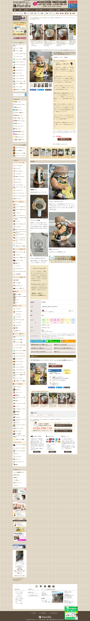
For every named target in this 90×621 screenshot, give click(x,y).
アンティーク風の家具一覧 (19, 249)
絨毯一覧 (16, 291)
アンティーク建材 (19, 603)
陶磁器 (43, 315)
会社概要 (58, 9)
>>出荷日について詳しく (46, 327)
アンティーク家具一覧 (18, 201)
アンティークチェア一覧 (19, 162)
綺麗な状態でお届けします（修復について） (39, 344)
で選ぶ (19, 112)
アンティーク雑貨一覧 (71, 147)
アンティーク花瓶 (50, 17)
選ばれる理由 (44, 594)
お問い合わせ (74, 9)
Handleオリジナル (20, 155)
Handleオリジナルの (20, 153)
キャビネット (19, 595)
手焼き (20, 147)
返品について (56, 351)
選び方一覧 (17, 99)
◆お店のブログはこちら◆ (19, 575)
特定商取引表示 (43, 613)
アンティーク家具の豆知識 (17, 578)
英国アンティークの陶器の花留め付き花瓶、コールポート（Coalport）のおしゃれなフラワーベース (35, 407)
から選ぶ (18, 101)
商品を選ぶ (17, 589)
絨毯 (68, 13)
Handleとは (44, 593)
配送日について (55, 384)
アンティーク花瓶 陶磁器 (47, 415)
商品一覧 (16, 160)
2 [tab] (51, 47)
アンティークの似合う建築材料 (20, 145)
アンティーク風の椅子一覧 (19, 277)
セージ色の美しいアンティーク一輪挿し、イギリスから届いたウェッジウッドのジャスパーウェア (37, 42)
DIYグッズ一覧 (17, 442)
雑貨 (63, 13)
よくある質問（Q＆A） (33, 595)
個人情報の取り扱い (54, 613)
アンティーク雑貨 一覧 (19, 42)
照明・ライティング (19, 599)
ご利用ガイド (66, 9)
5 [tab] (57, 47)
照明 (47, 13)
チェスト (19, 594)
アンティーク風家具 (55, 13)
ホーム (15, 9)
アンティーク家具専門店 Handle (48, 589)
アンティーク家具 (29, 13)
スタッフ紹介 (44, 600)
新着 (19, 9)
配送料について (55, 383)
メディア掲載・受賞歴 (46, 601)
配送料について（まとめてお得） (60, 344)
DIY (16, 602)
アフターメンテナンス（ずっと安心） (38, 351)
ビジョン (43, 591)
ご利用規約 (34, 613)
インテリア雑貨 (19, 600)
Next (74, 400)
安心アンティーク (28, 9)
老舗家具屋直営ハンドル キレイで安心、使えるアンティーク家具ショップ (22, 4)
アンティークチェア (19, 13)
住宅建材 (73, 13)
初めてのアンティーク (46, 595)
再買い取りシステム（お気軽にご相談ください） (63, 348)
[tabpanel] (50, 35)
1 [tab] (49, 47)
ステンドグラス (19, 596)
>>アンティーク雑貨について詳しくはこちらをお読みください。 (53, 337)
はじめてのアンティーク (42, 9)
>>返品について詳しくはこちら (47, 331)
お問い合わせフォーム (70, 605)
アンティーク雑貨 (39, 13)
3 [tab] (53, 47)
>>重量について (71, 310)
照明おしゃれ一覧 (17, 305)
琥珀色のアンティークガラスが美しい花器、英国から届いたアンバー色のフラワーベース (75, 42)
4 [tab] (55, 47)
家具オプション (18, 469)
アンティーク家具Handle (34, 17)
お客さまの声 (31, 592)
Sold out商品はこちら (16, 580)
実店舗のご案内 (67, 592)
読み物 (52, 9)
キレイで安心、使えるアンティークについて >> (62, 261)
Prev (32, 400)
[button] (31, 65)
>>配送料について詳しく (46, 324)
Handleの (19, 150)
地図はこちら (19, 573)
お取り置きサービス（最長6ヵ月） (37, 348)
